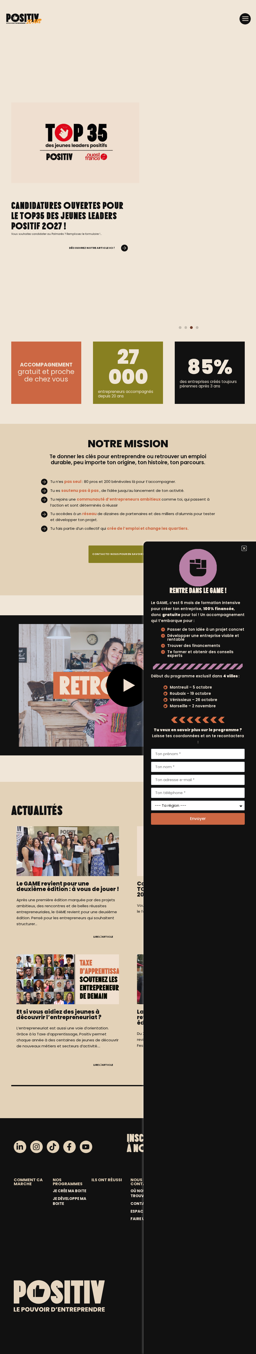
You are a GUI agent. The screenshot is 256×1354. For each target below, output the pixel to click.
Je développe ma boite (69, 1201)
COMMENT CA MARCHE (28, 1182)
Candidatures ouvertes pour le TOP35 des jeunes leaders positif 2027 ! (67, 215)
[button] (245, 19)
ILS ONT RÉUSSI (107, 1180)
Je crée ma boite (69, 1190)
